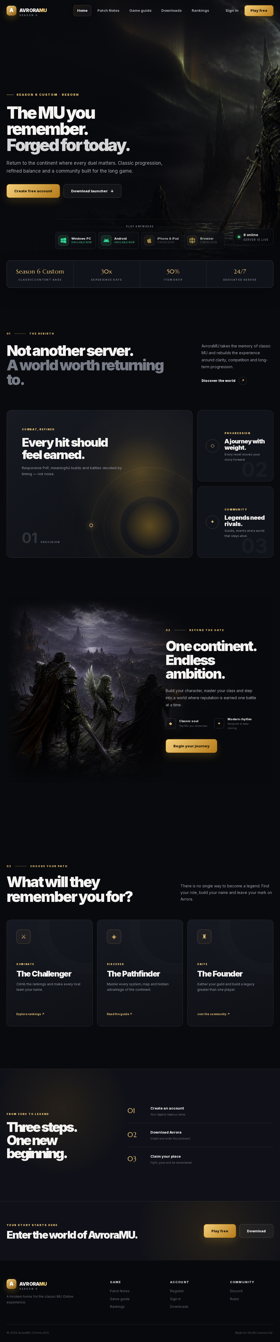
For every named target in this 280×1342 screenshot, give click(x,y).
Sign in (232, 10)
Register (177, 1291)
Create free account (33, 191)
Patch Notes (108, 10)
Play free (258, 10)
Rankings (200, 10)
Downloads (171, 10)
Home (82, 10)
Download (256, 1231)
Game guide (140, 10)
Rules (234, 1299)
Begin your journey (191, 746)
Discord (236, 1291)
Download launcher (92, 191)
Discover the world (223, 381)
